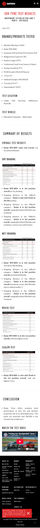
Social (28, 490)
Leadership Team (7, 472)
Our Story (5, 477)
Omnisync (17, 490)
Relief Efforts (30, 492)
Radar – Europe (30, 468)
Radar (16, 464)
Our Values (5, 470)
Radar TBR (17, 466)
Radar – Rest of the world (30, 471)
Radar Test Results (17, 479)
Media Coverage (6, 504)
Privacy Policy (20, 525)
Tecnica (16, 474)
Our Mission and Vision (7, 467)
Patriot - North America (31, 475)
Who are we (5, 464)
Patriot (16, 469)
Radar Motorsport (8, 493)
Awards (4, 475)
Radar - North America (30, 464)
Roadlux (16, 476)
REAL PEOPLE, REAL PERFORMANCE (7, 480)
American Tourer (19, 471)
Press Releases (6, 501)
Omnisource (17, 501)
